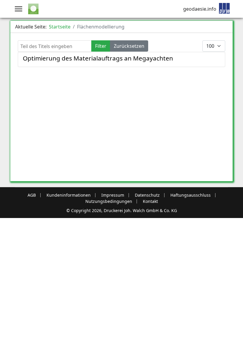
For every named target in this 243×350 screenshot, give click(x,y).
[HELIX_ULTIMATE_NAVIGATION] (18, 9)
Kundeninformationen (69, 195)
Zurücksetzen (129, 46)
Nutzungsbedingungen (108, 201)
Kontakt (150, 201)
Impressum (112, 195)
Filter (100, 46)
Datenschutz (147, 195)
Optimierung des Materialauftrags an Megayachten (98, 58)
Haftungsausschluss (190, 195)
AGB (32, 195)
